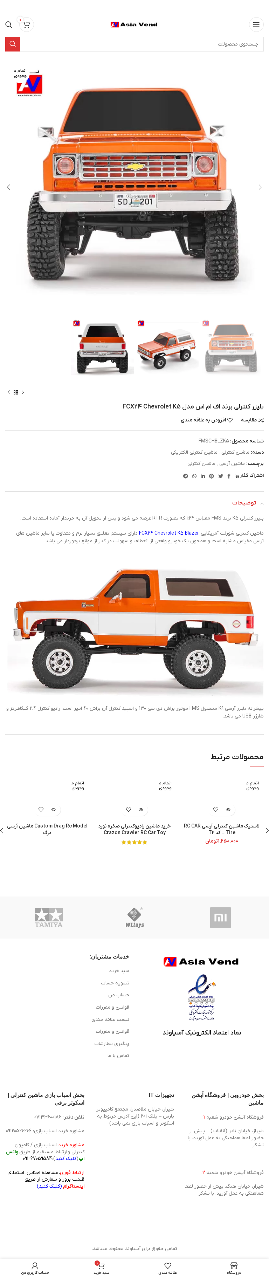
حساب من (118, 995)
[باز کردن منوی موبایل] (256, 25)
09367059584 (37, 1158)
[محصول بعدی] (8, 392)
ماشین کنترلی (235, 452)
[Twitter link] (220, 476)
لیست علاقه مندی (110, 1019)
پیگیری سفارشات (112, 1043)
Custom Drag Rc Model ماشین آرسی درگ (47, 830)
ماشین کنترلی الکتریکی (194, 452)
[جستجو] (9, 25)
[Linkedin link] (203, 476)
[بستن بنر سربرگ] (9, 7)
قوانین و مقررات (112, 1007)
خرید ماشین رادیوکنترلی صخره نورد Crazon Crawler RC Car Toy (134, 830)
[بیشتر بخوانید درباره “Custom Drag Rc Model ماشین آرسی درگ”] (53, 810)
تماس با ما (118, 1055)
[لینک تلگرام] (185, 476)
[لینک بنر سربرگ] (145, 7)
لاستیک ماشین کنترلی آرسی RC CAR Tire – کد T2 (222, 830)
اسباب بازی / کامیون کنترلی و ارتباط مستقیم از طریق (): (45, 1152)
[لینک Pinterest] (211, 476)
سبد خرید (119, 971)
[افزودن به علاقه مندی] (215, 810)
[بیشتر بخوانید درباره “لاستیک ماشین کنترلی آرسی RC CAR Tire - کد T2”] (228, 810)
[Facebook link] (229, 476)
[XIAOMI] (221, 917)
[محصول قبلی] (22, 392)
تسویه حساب (115, 983)
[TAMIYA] (49, 917)
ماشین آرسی (232, 463)
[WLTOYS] (135, 917)
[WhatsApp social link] (194, 476)
